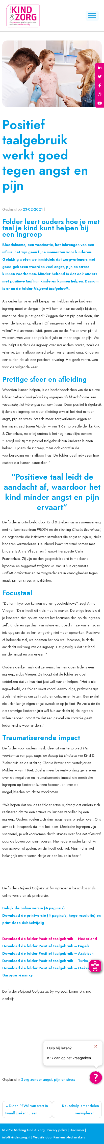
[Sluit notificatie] (95, 1046)
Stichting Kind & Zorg (29, 1130)
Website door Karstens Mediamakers (59, 1137)
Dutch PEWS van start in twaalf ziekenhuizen (26, 1109)
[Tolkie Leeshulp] (95, 1077)
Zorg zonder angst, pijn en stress (48, 1079)
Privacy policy (57, 1130)
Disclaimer (77, 1130)
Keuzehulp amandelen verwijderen (80, 1109)
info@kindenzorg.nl (16, 1137)
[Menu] (92, 15)
